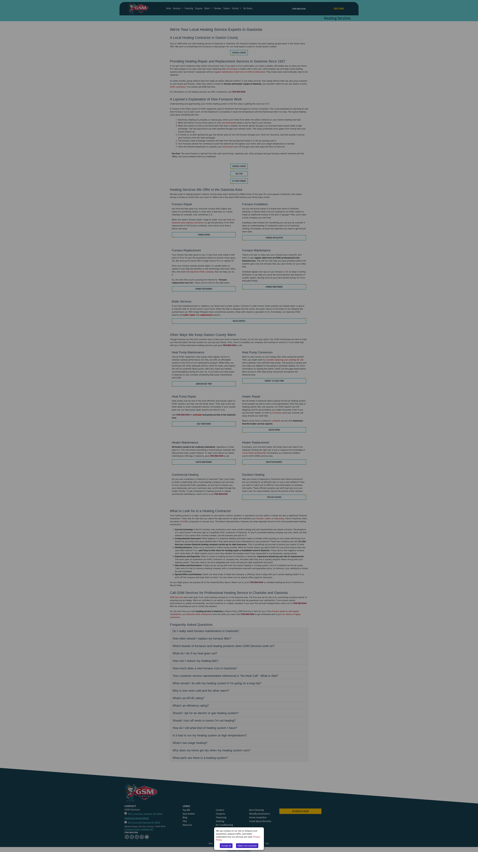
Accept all (226, 845)
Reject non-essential (247, 845)
